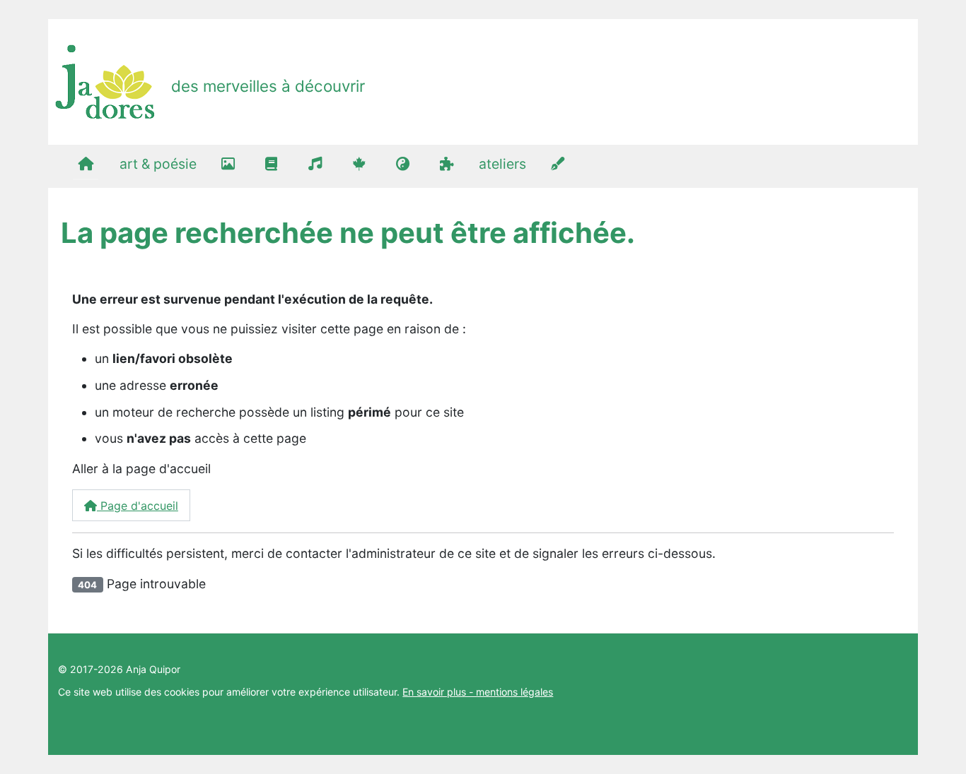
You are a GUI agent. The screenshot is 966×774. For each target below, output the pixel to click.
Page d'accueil (137, 506)
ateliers (502, 163)
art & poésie (158, 163)
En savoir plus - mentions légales (477, 692)
